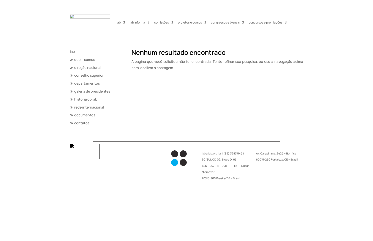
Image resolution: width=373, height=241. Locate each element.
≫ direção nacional (85, 67)
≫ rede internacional (87, 107)
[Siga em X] (174, 162)
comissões (161, 22)
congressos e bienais (225, 22)
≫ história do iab (83, 99)
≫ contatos (79, 123)
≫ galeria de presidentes (90, 91)
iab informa (137, 22)
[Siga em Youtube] (183, 162)
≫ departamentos (85, 83)
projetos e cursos (190, 22)
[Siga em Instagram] (183, 153)
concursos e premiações (265, 22)
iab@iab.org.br (211, 153)
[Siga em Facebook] (174, 153)
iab (119, 22)
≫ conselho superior (87, 75)
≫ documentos (82, 115)
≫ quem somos (82, 59)
